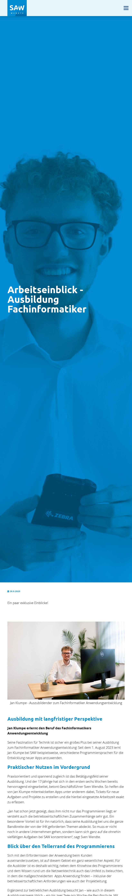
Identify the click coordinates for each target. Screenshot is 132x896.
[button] (126, 9)
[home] (17, 8)
